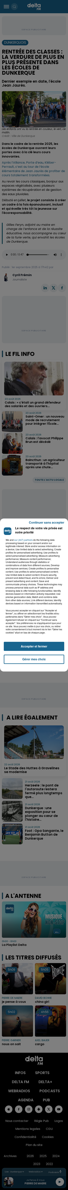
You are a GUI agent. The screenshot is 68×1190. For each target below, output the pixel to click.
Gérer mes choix (34, 659)
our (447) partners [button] (23, 539)
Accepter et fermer (34, 646)
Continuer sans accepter (46, 522)
